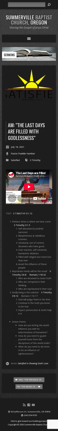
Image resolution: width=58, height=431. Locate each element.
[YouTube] (33, 405)
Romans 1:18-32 (37, 274)
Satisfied (15, 160)
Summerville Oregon (29, 19)
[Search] (49, 4)
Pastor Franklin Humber (23, 153)
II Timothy (35, 160)
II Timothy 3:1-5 (22, 225)
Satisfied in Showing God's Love (33, 363)
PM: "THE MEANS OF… (27, 386)
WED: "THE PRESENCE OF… (30, 379)
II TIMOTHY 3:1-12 (22, 213)
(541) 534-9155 (30, 415)
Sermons (9, 55)
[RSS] (24, 405)
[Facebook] (28, 405)
